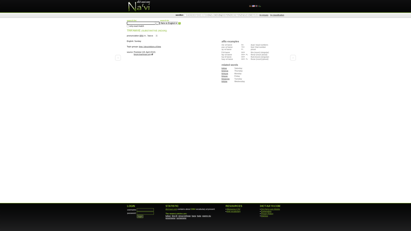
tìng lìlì (174, 216)
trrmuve (225, 74)
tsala (199, 216)
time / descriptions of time (150, 47)
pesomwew (170, 218)
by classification (277, 15)
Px (229, 15)
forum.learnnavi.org (142, 54)
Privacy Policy (267, 214)
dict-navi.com (171, 209)
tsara (194, 216)
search (179, 23)
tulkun (168, 216)
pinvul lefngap (184, 216)
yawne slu (206, 216)
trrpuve (225, 76)
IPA (141, 36)
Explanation (266, 211)
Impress (264, 216)
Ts (240, 15)
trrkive (224, 68)
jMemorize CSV (233, 209)
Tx (243, 15)
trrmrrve (225, 71)
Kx (210, 15)
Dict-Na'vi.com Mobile (270, 209)
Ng (221, 15)
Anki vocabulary (233, 211)
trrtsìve (224, 81)
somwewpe (181, 218)
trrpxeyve (226, 79)
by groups (264, 15)
